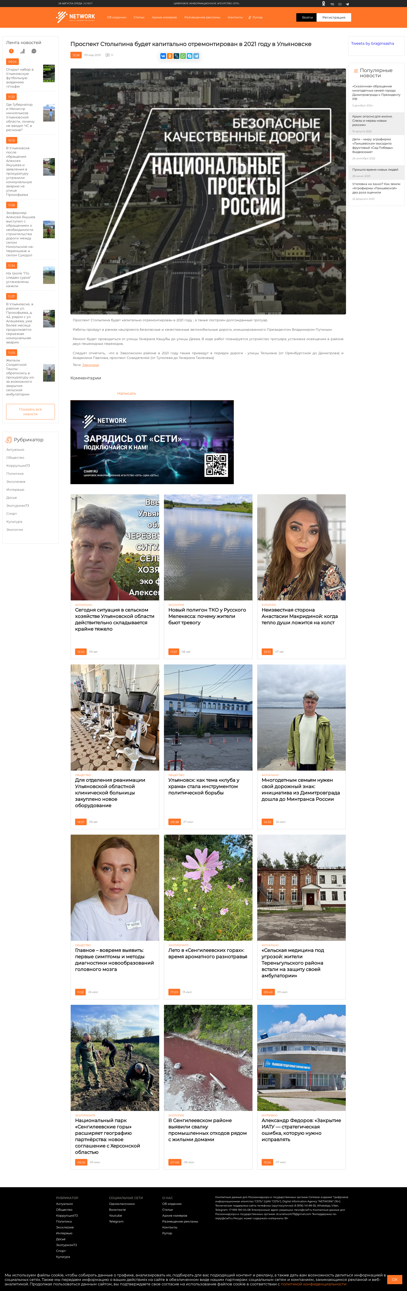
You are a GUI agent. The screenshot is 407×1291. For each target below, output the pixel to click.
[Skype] (189, 56)
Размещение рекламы (202, 17)
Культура (14, 521)
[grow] (22, 51)
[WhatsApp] (183, 56)
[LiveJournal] (176, 56)
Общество (15, 457)
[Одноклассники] (323, 3)
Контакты (235, 17)
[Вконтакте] (332, 3)
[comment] (34, 51)
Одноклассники (122, 1204)
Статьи (167, 1209)
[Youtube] (340, 3)
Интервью (15, 489)
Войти (307, 17)
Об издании (116, 17)
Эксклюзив (15, 481)
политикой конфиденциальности (313, 1284)
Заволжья (90, 365)
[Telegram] (347, 3)
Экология (14, 529)
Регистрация (333, 17)
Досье (11, 497)
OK (395, 1279)
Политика (15, 473)
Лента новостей (23, 42)
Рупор (258, 17)
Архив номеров (174, 1215)
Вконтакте (117, 1209)
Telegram (116, 1221)
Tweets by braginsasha (372, 43)
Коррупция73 (18, 465)
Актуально (15, 449)
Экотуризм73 (17, 505)
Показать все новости (30, 411)
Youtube (115, 1215)
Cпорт (11, 513)
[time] (11, 51)
